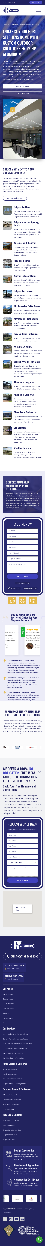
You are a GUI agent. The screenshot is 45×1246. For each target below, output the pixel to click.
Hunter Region (8, 994)
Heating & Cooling (23, 346)
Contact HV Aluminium (15, 198)
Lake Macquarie (8, 1008)
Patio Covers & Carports (15, 1063)
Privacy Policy (29, 1209)
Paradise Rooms (22, 260)
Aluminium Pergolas (24, 382)
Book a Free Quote (22, 86)
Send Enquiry (22, 576)
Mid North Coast (8, 1004)
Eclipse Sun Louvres (23, 291)
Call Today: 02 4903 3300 (24, 956)
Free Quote (36, 2)
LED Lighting (20, 427)
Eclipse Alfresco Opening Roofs (26, 224)
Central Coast (8, 999)
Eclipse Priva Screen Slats (27, 361)
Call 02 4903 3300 (23, 93)
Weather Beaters (22, 448)
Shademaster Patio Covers (27, 306)
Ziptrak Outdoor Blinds (25, 276)
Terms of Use (7, 1213)
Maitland (6, 1013)
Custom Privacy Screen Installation (15, 1039)
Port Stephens (8, 1018)
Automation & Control (25, 243)
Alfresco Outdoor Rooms (26, 319)
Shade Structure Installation (13, 1053)
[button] (39, 1239)
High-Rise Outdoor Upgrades (13, 1058)
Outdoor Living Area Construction (15, 1048)
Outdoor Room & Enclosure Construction (17, 1043)
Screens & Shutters (12, 1115)
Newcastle (6, 1023)
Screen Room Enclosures (26, 334)
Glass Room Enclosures (25, 412)
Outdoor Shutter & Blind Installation (15, 1034)
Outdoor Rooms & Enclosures (17, 1089)
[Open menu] (38, 10)
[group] (22, 640)
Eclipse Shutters (22, 207)
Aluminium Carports (24, 394)
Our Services (9, 1028)
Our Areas (8, 988)
